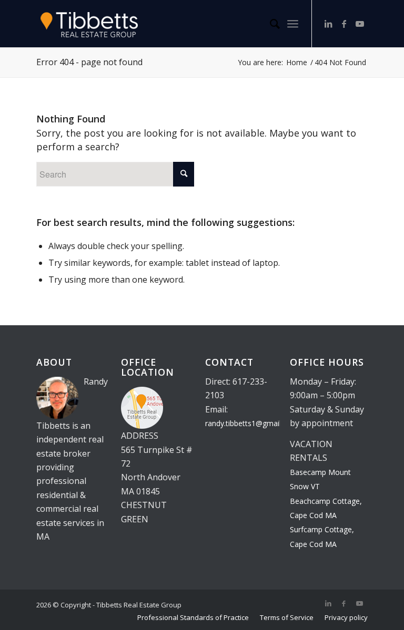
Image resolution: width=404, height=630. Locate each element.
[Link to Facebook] (344, 24)
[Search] (269, 23)
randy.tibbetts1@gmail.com (251, 423)
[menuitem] (269, 23)
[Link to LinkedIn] (328, 24)
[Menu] (292, 23)
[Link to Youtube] (360, 24)
